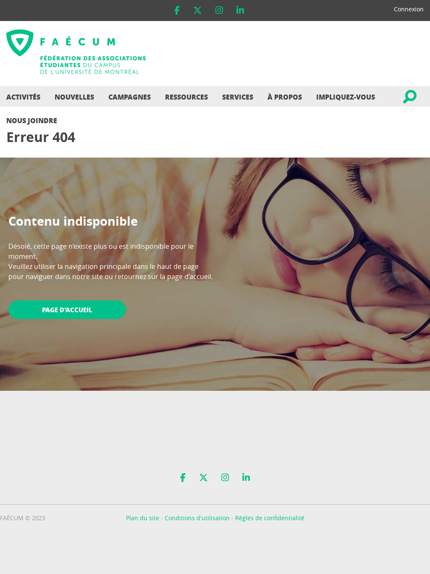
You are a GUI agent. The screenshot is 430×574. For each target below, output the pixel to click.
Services (237, 97)
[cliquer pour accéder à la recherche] (409, 96)
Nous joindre (31, 120)
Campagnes (129, 97)
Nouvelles (74, 97)
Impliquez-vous (345, 97)
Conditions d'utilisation (197, 518)
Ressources (186, 97)
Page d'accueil (67, 309)
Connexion (409, 9)
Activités (23, 97)
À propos (284, 97)
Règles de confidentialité (269, 518)
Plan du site (142, 518)
